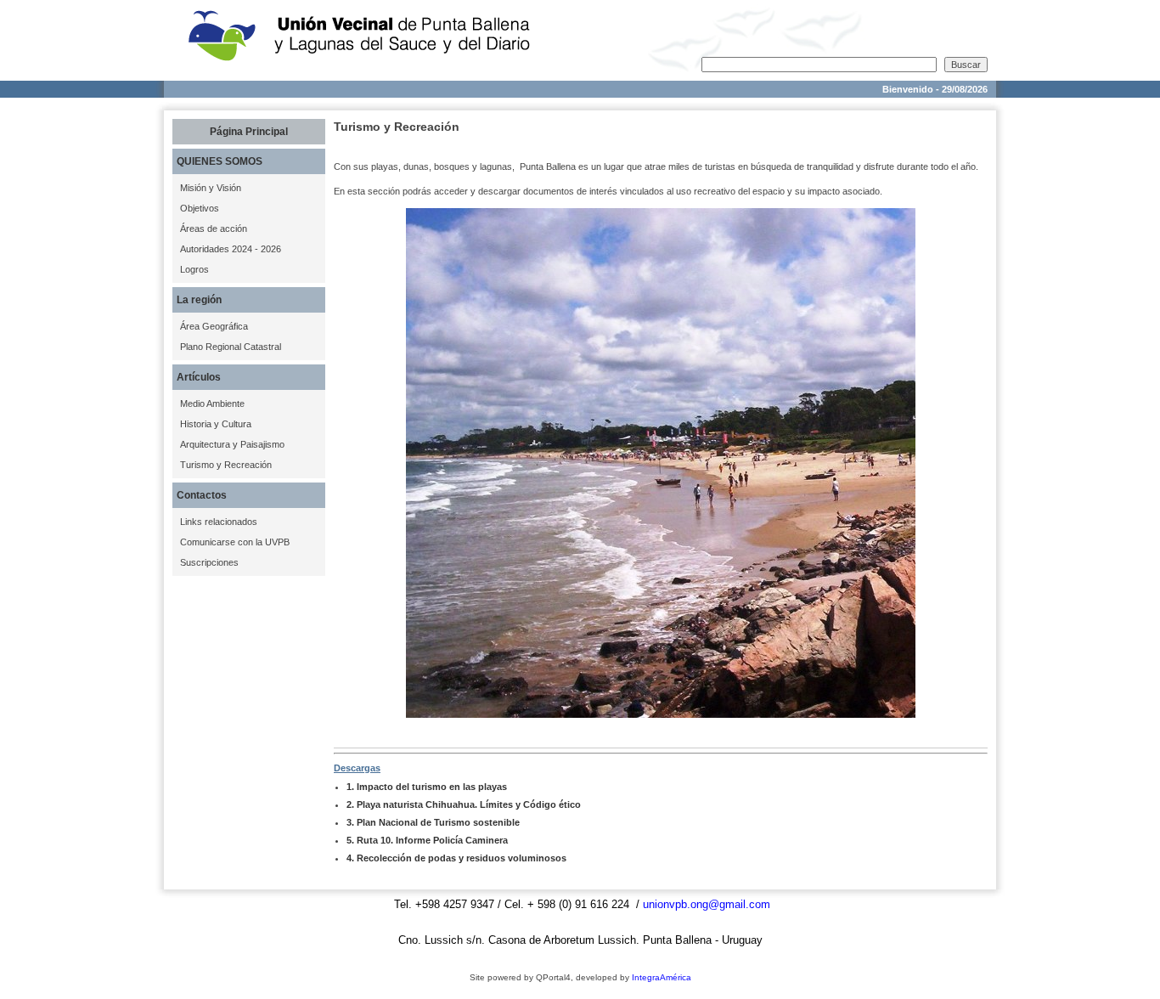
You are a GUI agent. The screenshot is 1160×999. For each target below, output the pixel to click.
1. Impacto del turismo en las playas (426, 787)
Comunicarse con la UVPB (235, 542)
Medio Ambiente (212, 403)
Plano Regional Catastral (230, 346)
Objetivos (199, 208)
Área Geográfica (214, 326)
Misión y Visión (210, 188)
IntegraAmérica (661, 977)
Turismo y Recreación (226, 465)
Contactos (202, 495)
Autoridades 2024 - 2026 (230, 249)
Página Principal (249, 132)
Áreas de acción (213, 228)
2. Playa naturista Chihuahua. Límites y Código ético (463, 804)
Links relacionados (218, 521)
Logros (194, 269)
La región (199, 300)
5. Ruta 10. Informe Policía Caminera (427, 840)
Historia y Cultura (215, 424)
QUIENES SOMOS (219, 161)
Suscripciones (209, 562)
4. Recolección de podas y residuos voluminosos (456, 858)
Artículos (199, 377)
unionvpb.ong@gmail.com (706, 904)
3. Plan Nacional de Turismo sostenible (433, 822)
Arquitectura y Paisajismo (232, 444)
